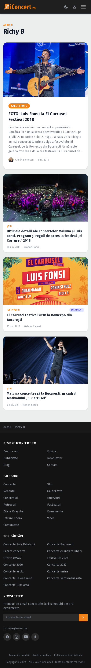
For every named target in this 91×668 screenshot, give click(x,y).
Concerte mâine (57, 571)
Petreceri (9, 504)
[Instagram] (16, 637)
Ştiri (49, 484)
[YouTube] (26, 637)
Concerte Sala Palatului (19, 544)
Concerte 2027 (56, 565)
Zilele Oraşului (13, 511)
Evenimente (55, 511)
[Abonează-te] (83, 617)
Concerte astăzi (13, 571)
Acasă (7, 427)
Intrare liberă (12, 518)
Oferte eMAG (12, 558)
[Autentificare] (74, 7)
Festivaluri (54, 504)
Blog (6, 465)
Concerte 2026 (13, 565)
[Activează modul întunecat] (66, 7)
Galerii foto (54, 491)
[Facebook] (7, 637)
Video (51, 518)
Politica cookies (42, 655)
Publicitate (10, 458)
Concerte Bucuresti (60, 544)
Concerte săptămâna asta (64, 578)
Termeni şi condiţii (19, 655)
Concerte (9, 484)
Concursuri (10, 498)
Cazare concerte (14, 551)
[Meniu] (83, 7)
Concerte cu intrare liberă (65, 551)
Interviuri (53, 498)
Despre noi (10, 451)
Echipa (51, 451)
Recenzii (9, 491)
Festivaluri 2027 (57, 558)
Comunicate (11, 525)
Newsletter (54, 458)
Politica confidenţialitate (68, 655)
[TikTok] (35, 637)
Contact (52, 465)
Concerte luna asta (16, 585)
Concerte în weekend (17, 578)
